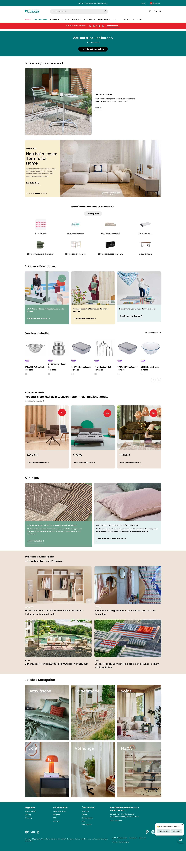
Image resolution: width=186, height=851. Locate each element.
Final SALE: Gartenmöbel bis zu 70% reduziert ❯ (93, 3)
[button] (31, 193)
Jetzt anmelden (116, 820)
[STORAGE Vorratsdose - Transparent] (72, 374)
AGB (114, 838)
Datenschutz (122, 838)
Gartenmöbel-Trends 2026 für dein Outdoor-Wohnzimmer (56, 663)
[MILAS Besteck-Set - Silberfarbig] (95, 374)
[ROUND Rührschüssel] (151, 348)
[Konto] (160, 11)
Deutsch (156, 3)
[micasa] (32, 11)
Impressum (133, 838)
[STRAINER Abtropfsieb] (35, 348)
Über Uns (142, 838)
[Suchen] (105, 11)
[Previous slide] (27, 193)
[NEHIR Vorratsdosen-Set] (58, 348)
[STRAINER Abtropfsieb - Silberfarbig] (26, 374)
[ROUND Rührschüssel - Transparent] (142, 374)
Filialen (143, 3)
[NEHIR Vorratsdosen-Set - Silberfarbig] (49, 374)
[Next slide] (46, 193)
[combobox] (155, 3)
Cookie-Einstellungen (120, 842)
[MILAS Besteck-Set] (104, 348)
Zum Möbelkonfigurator (34, 401)
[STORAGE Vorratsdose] (81, 348)
